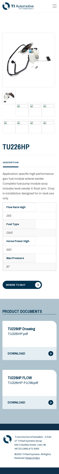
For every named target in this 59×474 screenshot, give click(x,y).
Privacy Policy (32, 458)
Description (11, 162)
